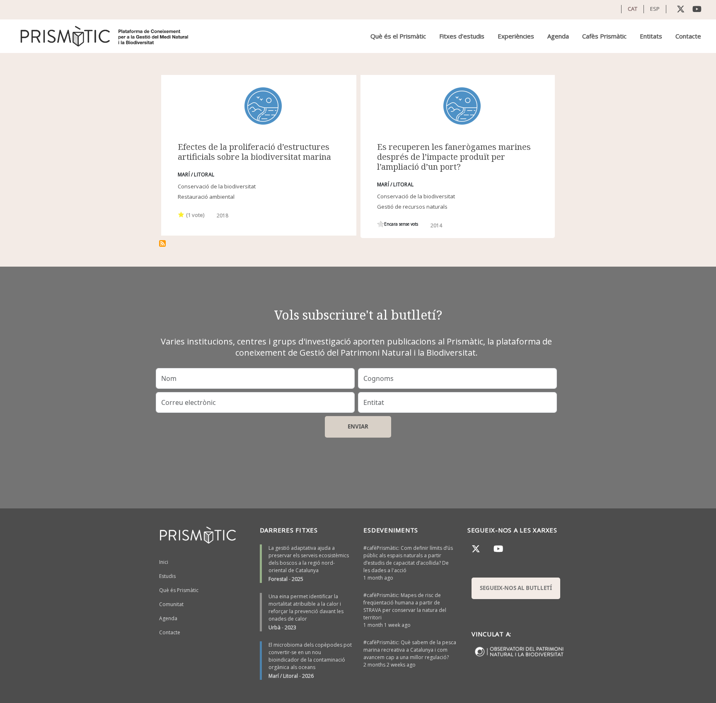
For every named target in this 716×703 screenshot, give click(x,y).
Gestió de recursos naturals (412, 206)
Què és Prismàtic (178, 590)
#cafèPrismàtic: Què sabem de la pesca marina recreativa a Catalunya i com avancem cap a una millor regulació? (409, 650)
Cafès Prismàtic (604, 36)
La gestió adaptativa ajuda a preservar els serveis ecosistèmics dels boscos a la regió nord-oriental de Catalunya (308, 559)
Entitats (651, 36)
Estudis (167, 576)
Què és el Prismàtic (398, 36)
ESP (655, 8)
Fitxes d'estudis (461, 36)
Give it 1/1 (181, 214)
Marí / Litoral (283, 675)
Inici (163, 562)
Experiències (516, 36)
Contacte (688, 36)
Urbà (274, 627)
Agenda (558, 36)
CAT (632, 8)
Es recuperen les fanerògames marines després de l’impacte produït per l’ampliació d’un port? (454, 156)
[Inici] (105, 36)
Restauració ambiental (206, 196)
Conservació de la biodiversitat (217, 186)
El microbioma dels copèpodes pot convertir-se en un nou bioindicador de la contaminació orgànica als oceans (310, 656)
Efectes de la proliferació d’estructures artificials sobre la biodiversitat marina (254, 151)
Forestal (278, 579)
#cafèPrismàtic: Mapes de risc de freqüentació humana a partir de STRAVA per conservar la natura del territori (404, 606)
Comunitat (171, 604)
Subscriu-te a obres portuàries (162, 243)
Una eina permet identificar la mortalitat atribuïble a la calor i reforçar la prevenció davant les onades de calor (305, 607)
